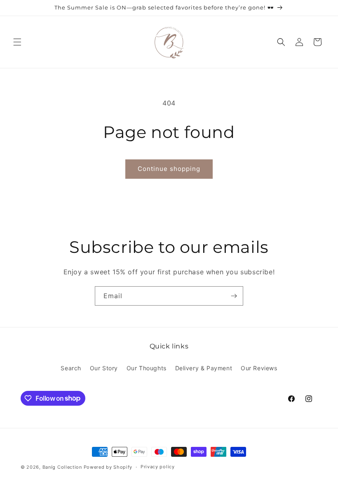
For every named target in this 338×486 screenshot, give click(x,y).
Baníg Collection (62, 467)
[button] (17, 42)
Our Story (104, 368)
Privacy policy (158, 467)
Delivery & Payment (203, 368)
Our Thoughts (147, 368)
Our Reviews (259, 368)
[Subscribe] (234, 296)
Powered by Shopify (108, 467)
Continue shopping (169, 169)
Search (71, 368)
